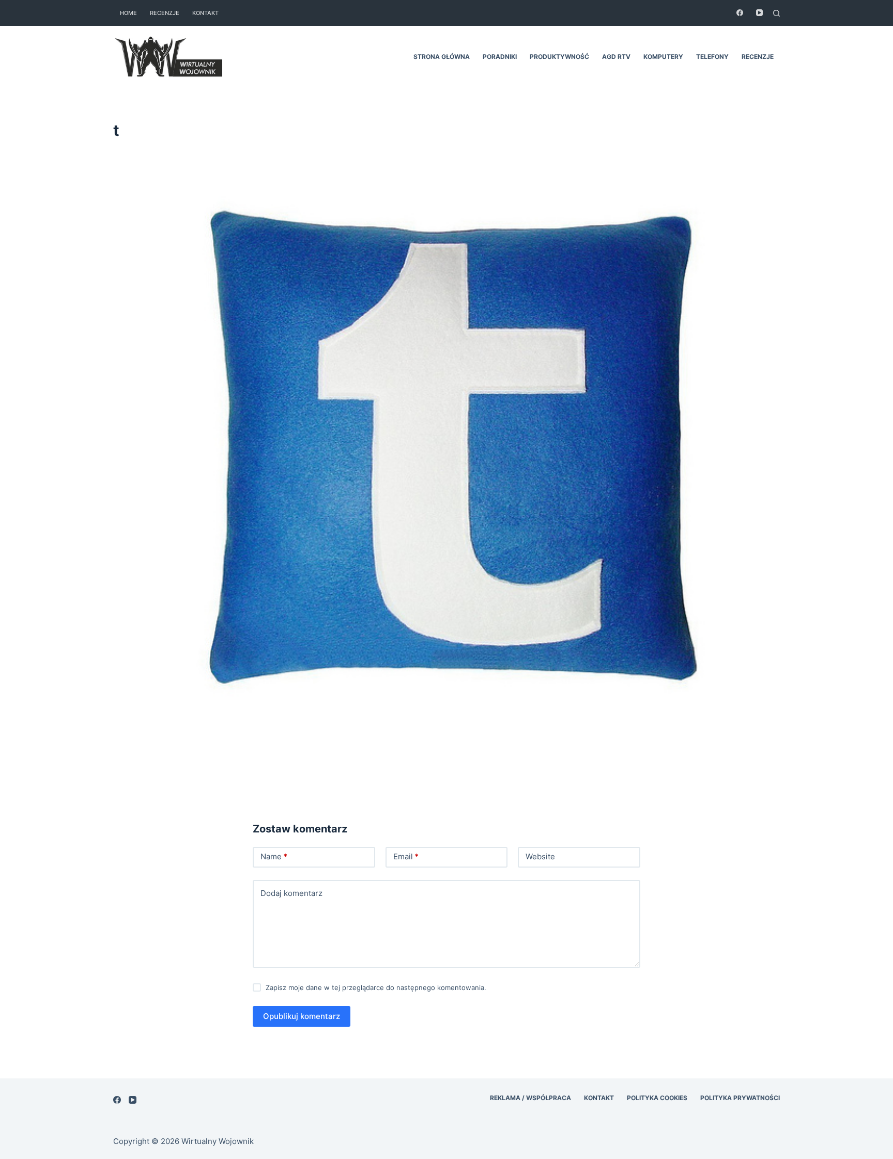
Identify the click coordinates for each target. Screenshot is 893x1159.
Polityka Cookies (657, 1098)
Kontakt (205, 13)
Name (273, 856)
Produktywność (559, 56)
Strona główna (441, 56)
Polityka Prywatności (740, 1098)
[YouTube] (759, 12)
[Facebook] (739, 12)
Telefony (712, 56)
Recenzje (164, 13)
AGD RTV (616, 56)
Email (406, 856)
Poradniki (500, 56)
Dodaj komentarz (291, 893)
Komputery (663, 56)
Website (540, 856)
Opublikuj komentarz (301, 1016)
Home (128, 13)
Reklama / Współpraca (530, 1098)
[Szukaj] (776, 13)
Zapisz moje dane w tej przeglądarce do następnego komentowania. (376, 987)
